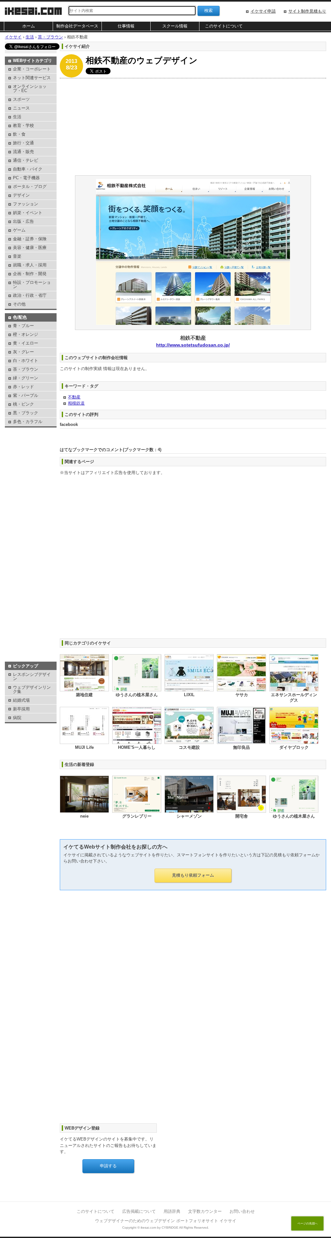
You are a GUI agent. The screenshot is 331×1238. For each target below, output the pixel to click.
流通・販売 (23, 151)
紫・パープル (25, 395)
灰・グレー (23, 351)
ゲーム (19, 230)
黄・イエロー (25, 343)
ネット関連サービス (32, 77)
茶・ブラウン (25, 369)
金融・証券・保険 (30, 238)
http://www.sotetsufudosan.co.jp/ (193, 344)
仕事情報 (126, 26)
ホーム (28, 26)
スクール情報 (174, 26)
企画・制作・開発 (30, 273)
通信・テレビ (25, 160)
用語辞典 (172, 1211)
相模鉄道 (76, 403)
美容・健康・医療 (30, 247)
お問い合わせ (242, 1211)
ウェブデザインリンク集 (32, 689)
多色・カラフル (27, 421)
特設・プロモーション (32, 284)
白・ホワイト (25, 360)
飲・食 (19, 134)
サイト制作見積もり (307, 11)
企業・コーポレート (32, 69)
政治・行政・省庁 (30, 295)
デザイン (21, 195)
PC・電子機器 (26, 177)
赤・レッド (23, 386)
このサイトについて (224, 26)
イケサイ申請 (263, 11)
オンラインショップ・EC (30, 88)
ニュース (21, 108)
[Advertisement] (193, 127)
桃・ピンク (23, 404)
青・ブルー (23, 325)
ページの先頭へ (307, 1223)
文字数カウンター (205, 1211)
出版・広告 (23, 221)
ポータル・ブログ (30, 186)
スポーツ (21, 99)
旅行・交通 (23, 142)
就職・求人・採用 (30, 265)
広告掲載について (139, 1211)
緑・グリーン (25, 378)
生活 (17, 116)
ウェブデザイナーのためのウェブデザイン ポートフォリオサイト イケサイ (165, 1220)
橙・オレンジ (25, 334)
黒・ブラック (25, 412)
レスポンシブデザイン (32, 676)
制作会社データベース (77, 26)
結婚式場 (21, 700)
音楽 (17, 256)
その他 (19, 304)
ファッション (25, 203)
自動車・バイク (27, 169)
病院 (17, 717)
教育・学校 (23, 125)
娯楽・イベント (27, 212)
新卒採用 (21, 709)
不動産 (74, 397)
